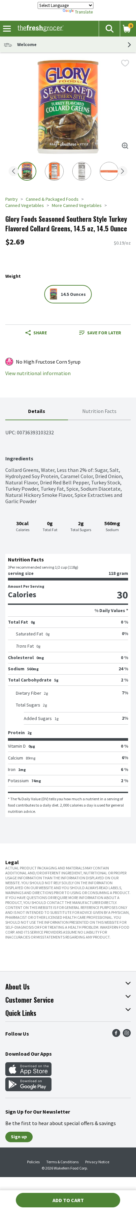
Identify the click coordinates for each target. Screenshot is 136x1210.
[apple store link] (28, 1074)
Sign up (19, 1137)
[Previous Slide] (13, 171)
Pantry (11, 199)
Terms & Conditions (62, 1161)
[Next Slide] (122, 171)
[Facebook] (116, 1035)
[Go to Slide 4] (109, 171)
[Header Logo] (39, 29)
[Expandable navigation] (7, 28)
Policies (33, 1161)
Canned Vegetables (24, 205)
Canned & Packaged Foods (52, 199)
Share (40, 333)
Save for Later (104, 333)
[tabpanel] (68, 618)
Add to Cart (68, 1200)
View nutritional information (38, 373)
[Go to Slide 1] (27, 171)
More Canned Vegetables (77, 205)
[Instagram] (127, 1035)
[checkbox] (125, 63)
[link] (100, 332)
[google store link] (28, 1089)
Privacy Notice (97, 1161)
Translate (84, 12)
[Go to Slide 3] (81, 171)
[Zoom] (125, 146)
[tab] (36, 411)
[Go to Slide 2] (54, 171)
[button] (109, 29)
